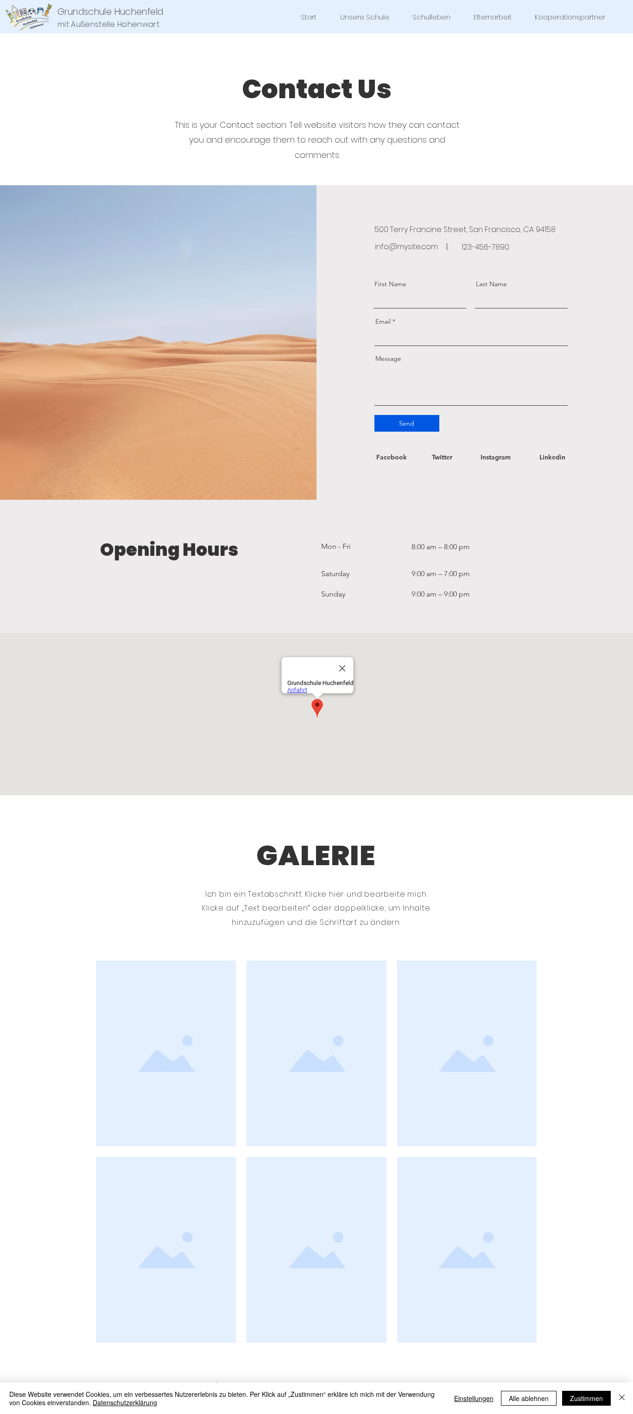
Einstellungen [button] (474, 1398)
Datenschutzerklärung (125, 1402)
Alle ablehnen (529, 1398)
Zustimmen (586, 1398)
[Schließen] (621, 1398)
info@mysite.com (406, 246)
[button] (364, 17)
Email (383, 321)
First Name (390, 284)
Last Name (491, 284)
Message (388, 358)
